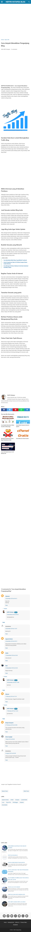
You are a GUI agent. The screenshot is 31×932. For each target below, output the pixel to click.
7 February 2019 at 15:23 (12, 711)
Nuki (6, 665)
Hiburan (7, 694)
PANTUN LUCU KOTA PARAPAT (14, 887)
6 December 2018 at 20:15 (11, 641)
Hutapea (17, 799)
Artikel (12, 799)
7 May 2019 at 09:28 (10, 739)
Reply (6, 605)
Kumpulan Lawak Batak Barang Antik (16, 894)
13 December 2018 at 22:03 (11, 668)
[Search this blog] (29, 2)
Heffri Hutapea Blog (15, 2)
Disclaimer (15, 924)
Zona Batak (4, 804)
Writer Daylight (8, 736)
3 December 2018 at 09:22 (13, 614)
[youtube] (11, 915)
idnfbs (6, 653)
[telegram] (27, 409)
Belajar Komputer (9, 722)
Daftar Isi (17, 922)
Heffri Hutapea (10, 612)
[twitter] (10, 409)
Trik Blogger (15, 802)
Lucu (3, 802)
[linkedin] (19, 915)
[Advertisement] (15, 21)
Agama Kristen (5, 799)
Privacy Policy (23, 922)
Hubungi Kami (11, 922)
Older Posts (26, 791)
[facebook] (4, 409)
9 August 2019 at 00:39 (10, 753)
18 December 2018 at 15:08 (13, 682)
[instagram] (15, 915)
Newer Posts (5, 791)
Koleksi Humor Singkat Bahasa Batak (16, 862)
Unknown (7, 596)
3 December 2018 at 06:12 (11, 598)
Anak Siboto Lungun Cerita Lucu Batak (16, 901)
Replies (5, 608)
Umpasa (22, 802)
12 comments (14, 49)
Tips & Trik (8, 802)
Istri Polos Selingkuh (13, 855)
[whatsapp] (21, 409)
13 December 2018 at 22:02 (11, 655)
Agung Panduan (9, 639)
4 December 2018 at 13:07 (11, 628)
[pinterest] (15, 409)
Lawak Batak (24, 799)
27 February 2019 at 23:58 (11, 725)
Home (5, 922)
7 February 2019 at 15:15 (11, 696)
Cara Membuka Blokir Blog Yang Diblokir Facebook (15, 260)
